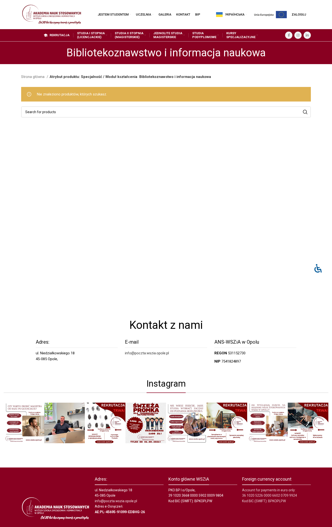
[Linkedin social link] (307, 35)
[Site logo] (51, 14)
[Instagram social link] (298, 35)
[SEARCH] (305, 112)
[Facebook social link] (288, 35)
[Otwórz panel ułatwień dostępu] (318, 268)
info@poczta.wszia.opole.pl (147, 353)
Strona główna (33, 77)
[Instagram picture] (24, 423)
